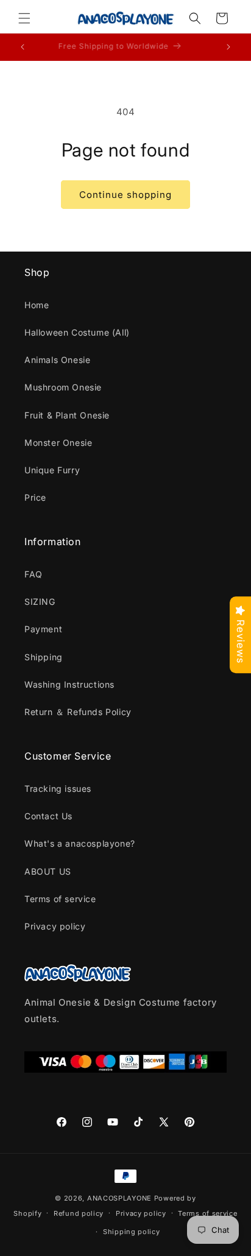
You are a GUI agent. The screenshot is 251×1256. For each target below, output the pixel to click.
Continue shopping (125, 194)
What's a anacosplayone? (79, 843)
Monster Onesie (58, 442)
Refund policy (79, 1213)
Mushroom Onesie (63, 387)
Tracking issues (57, 788)
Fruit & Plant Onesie (67, 415)
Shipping (43, 657)
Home (36, 305)
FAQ (33, 574)
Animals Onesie (57, 360)
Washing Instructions (69, 684)
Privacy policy (54, 926)
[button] (24, 18)
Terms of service (60, 899)
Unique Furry (52, 470)
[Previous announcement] (22, 47)
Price (35, 497)
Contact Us (48, 816)
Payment (43, 629)
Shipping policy (131, 1231)
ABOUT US (47, 871)
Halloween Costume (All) (77, 332)
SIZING (39, 601)
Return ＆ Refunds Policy (78, 712)
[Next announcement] (228, 47)
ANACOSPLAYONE (119, 1198)
